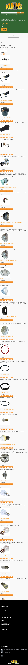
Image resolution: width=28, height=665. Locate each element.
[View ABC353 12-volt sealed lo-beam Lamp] (9, 467)
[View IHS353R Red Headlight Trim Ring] (9, 359)
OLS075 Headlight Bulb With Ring (6, 555)
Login (4, 29)
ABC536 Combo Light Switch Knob (6, 134)
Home (1, 40)
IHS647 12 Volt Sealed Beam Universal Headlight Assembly (10, 222)
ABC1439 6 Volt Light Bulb (5, 426)
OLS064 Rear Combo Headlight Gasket (7, 409)
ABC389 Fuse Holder (4, 65)
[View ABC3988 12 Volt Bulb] (9, 577)
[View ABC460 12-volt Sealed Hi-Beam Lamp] (9, 484)
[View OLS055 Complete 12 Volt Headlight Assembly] (9, 264)
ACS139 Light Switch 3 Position (5, 167)
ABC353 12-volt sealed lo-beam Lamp (7, 464)
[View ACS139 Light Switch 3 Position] (9, 171)
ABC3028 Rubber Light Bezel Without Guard (8, 316)
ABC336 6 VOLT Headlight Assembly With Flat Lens (9, 297)
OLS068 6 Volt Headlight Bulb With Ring (7, 536)
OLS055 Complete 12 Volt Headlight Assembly (8, 260)
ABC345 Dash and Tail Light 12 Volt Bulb (7, 444)
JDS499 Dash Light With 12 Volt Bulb (6, 83)
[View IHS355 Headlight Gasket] (9, 378)
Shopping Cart (4, 23)
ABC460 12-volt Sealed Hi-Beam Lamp (7, 480)
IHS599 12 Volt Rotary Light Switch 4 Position (8, 187)
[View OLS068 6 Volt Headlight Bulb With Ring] (9, 540)
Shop (4, 40)
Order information (4, 612)
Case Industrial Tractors (19, 40)
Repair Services (4, 639)
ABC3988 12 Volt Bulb (4, 573)
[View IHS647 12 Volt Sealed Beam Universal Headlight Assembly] (9, 226)
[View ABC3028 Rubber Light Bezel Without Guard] (9, 320)
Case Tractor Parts (10, 40)
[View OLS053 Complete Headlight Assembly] (9, 247)
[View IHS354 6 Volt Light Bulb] (9, 502)
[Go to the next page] (3, 54)
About (2, 634)
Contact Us (3, 641)
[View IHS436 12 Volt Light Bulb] (9, 522)
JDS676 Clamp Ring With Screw (5, 392)
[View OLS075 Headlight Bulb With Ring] (9, 559)
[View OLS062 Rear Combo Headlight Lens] (9, 282)
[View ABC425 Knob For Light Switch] (9, 121)
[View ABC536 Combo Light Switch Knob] (9, 138)
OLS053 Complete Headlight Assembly (7, 243)
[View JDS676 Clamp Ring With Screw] (9, 396)
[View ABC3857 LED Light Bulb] (9, 595)
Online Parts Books (4, 637)
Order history (3, 610)
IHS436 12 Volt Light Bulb (4, 518)
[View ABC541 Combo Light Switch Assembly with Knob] (9, 155)
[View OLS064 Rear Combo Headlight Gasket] (9, 413)
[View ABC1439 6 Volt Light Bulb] (9, 429)
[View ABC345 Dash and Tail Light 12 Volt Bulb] (9, 448)
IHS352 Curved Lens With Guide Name (7, 336)
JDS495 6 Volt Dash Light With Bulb (6, 100)
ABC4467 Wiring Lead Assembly (6, 205)
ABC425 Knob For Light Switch (5, 117)
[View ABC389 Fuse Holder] (9, 69)
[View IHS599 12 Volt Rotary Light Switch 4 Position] (9, 191)
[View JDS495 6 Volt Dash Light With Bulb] (9, 104)
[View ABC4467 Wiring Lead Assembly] (9, 209)
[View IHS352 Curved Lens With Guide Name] (9, 340)
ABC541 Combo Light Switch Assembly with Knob (9, 151)
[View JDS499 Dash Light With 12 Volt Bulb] (9, 87)
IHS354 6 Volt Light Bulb (4, 499)
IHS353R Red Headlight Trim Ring (6, 355)
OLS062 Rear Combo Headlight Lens (6, 278)
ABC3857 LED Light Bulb (4, 591)
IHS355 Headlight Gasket (4, 374)
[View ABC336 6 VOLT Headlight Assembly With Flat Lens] (9, 300)
